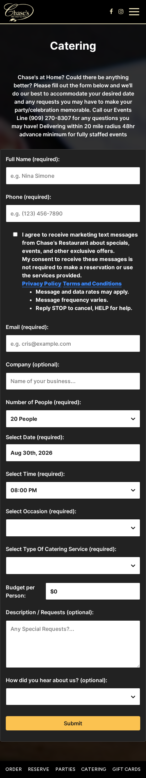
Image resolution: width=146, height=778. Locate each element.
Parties (65, 769)
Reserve (38, 769)
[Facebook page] (111, 11)
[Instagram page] (121, 11)
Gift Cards (126, 769)
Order (13, 769)
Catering (93, 769)
